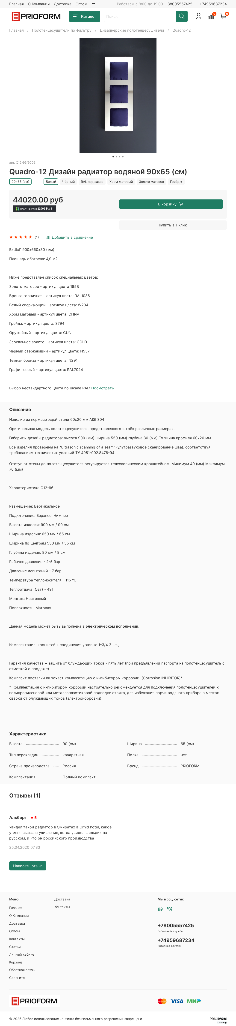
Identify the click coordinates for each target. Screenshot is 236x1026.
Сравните (17, 978)
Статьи (15, 947)
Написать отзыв (27, 866)
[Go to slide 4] (123, 156)
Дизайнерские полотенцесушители (132, 30)
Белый (51, 182)
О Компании (39, 4)
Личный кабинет (22, 954)
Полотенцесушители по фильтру (61, 30)
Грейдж (176, 182)
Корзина (16, 962)
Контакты (17, 939)
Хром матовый (121, 182)
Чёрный (68, 182)
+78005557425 (176, 925)
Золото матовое (151, 182)
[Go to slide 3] (119, 156)
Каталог (88, 16)
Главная (16, 4)
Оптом (81, 4)
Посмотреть (102, 388)
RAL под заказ (92, 182)
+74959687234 (213, 4)
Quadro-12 (181, 30)
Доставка (62, 4)
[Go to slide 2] (116, 156)
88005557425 (180, 4)
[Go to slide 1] (113, 156)
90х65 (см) (20, 182)
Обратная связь (22, 970)
